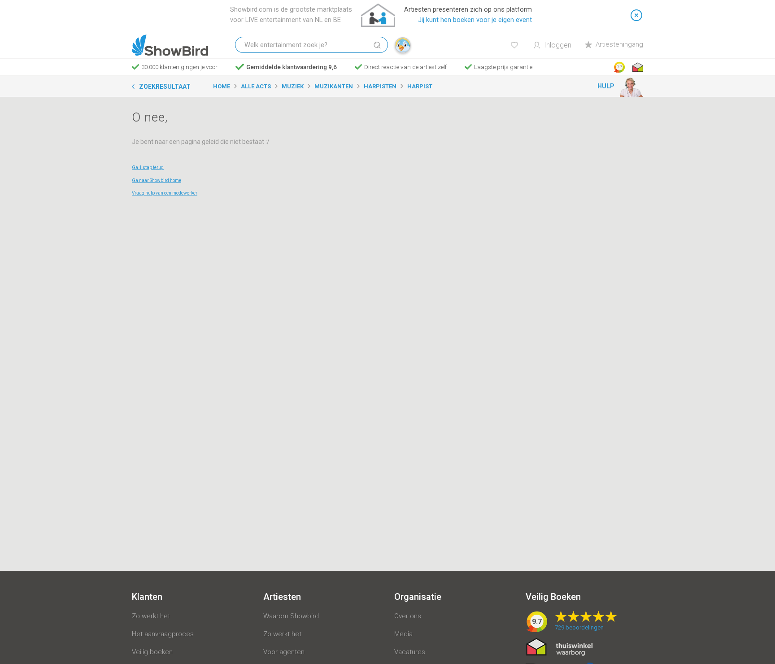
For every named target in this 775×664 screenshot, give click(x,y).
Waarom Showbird (291, 616)
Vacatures (409, 652)
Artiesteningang (619, 44)
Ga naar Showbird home (156, 180)
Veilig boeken (152, 652)
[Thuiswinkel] (636, 67)
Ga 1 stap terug (148, 167)
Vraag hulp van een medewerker (164, 193)
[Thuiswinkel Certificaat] (559, 646)
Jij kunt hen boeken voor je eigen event (475, 20)
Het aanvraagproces (163, 634)
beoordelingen (579, 627)
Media (403, 634)
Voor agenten (284, 652)
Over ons (407, 616)
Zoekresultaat (165, 86)
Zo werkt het (151, 616)
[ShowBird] (170, 45)
